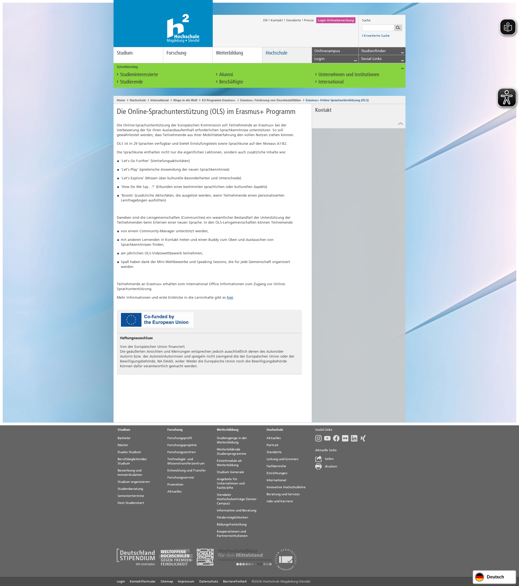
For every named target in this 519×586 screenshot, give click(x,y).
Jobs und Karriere (280, 501)
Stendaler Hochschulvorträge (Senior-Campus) (237, 499)
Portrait (272, 445)
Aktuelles (174, 491)
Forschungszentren (181, 452)
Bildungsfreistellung (232, 524)
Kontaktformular (143, 581)
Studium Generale (230, 472)
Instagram (319, 438)
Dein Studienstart (131, 503)
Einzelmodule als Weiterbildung (229, 463)
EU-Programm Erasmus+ (219, 100)
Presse (309, 20)
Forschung (176, 53)
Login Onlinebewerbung (336, 20)
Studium (125, 53)
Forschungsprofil (179, 438)
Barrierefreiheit (235, 581)
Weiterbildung (229, 53)
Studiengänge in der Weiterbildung (232, 440)
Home (121, 100)
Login (121, 581)
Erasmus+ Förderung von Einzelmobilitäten (270, 100)
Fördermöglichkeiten (232, 517)
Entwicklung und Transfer (186, 470)
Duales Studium (129, 452)
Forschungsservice (180, 477)
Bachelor (124, 438)
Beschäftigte (231, 82)
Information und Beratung (236, 510)
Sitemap (167, 581)
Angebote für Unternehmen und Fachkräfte (231, 483)
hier (230, 297)
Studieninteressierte (139, 74)
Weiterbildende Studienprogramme (231, 451)
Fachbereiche (276, 466)
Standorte (293, 20)
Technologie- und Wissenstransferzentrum (186, 461)
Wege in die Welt (185, 100)
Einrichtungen (277, 473)
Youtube (328, 438)
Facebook (337, 438)
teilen (329, 459)
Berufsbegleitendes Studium (132, 461)
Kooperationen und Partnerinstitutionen (232, 534)
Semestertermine (131, 496)
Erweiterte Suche (377, 36)
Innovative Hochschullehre (286, 487)
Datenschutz (208, 581)
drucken (331, 466)
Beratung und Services (283, 494)
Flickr (346, 438)
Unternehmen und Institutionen (348, 74)
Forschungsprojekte (182, 445)
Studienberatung (130, 489)
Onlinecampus (327, 51)
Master (123, 445)
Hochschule (276, 53)
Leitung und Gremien (282, 459)
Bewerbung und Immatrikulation (130, 473)
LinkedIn (355, 438)
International (331, 82)
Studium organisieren (134, 482)
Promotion (175, 484)
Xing (364, 438)
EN (265, 20)
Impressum (186, 581)
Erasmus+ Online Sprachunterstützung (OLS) (337, 100)
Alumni (226, 74)
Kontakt (277, 20)
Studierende (131, 82)
